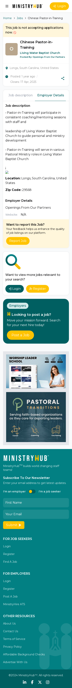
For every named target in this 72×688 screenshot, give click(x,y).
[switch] (32, 491)
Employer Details (50, 95)
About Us (9, 623)
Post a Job (20, 335)
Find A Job (10, 561)
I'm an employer (14, 491)
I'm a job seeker (50, 491)
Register (39, 289)
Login (61, 6)
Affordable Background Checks (24, 654)
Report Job (17, 241)
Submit (11, 525)
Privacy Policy (12, 646)
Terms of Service (14, 639)
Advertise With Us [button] (15, 662)
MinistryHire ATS (14, 604)
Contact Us (10, 631)
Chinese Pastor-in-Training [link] (45, 18)
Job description (20, 95)
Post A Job (10, 596)
